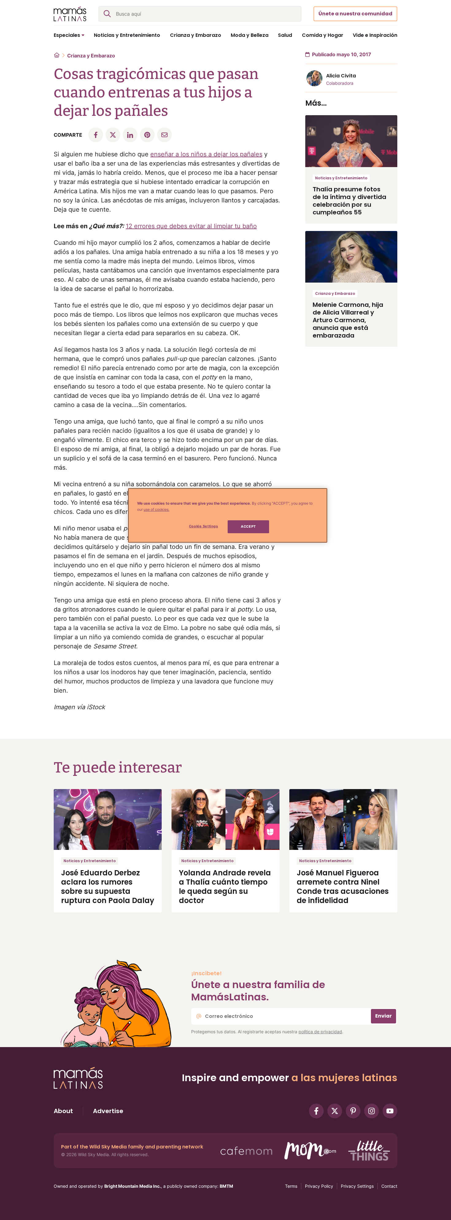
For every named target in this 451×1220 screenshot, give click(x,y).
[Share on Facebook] (95, 134)
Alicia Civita (341, 75)
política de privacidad (320, 1031)
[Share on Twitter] (113, 134)
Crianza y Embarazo (91, 56)
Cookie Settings (203, 526)
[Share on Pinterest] (147, 134)
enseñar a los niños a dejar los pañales (206, 154)
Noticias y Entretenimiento (341, 178)
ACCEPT (248, 526)
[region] (227, 515)
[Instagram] (371, 1111)
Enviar (383, 1015)
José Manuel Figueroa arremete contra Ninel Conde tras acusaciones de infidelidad (343, 886)
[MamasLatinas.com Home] (70, 13)
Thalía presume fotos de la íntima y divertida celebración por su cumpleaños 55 (349, 201)
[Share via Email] (164, 134)
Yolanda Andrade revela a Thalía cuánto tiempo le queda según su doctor (225, 886)
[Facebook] (316, 1111)
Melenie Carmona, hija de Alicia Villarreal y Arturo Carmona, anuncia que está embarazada (348, 320)
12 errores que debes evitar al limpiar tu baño (191, 226)
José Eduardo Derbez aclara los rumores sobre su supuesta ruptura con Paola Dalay (107, 886)
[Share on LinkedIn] (130, 134)
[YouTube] (390, 1111)
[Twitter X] (334, 1111)
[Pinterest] (353, 1111)
